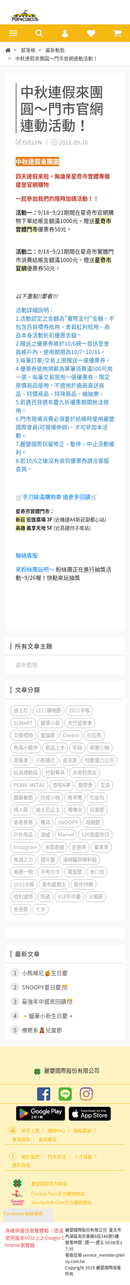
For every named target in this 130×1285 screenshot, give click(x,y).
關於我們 (30, 1156)
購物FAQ (56, 1130)
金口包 (97, 871)
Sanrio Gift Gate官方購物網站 (61, 1202)
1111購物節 (48, 710)
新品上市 (55, 747)
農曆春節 (23, 797)
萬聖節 (75, 871)
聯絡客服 (27, 555)
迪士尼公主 (48, 809)
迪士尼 (21, 710)
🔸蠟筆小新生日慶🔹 (44, 1015)
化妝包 (97, 797)
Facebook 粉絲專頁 (23, 1213)
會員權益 (47, 1139)
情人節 (21, 809)
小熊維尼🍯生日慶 (41, 973)
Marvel (66, 834)
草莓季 (21, 760)
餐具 (45, 822)
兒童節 (97, 809)
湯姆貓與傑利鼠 (80, 859)
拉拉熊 (94, 735)
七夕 (40, 909)
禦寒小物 (99, 747)
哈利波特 (23, 896)
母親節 (93, 822)
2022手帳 (79, 710)
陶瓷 (45, 896)
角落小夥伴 (26, 747)
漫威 (45, 834)
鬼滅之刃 (23, 859)
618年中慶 (69, 896)
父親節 (95, 896)
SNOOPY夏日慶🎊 (41, 987)
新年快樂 (83, 884)
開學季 (85, 785)
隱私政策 (21, 1165)
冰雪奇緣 (54, 847)
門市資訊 (57, 1156)
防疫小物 (50, 797)
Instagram (25, 847)
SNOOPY (68, 822)
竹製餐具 (55, 772)
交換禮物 (23, 735)
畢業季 (101, 847)
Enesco (71, 735)
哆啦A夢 (61, 785)
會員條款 (21, 1139)
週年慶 (48, 859)
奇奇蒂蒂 (23, 822)
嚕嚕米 (75, 809)
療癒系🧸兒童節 (38, 1030)
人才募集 (83, 1156)
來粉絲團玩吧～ (35, 569)
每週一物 (23, 871)
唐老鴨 (75, 797)
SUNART (23, 723)
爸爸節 (21, 909)
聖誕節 (48, 735)
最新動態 (27, 664)
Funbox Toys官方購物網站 (58, 1193)
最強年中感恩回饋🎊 (43, 1001)
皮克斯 (70, 760)
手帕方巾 (50, 871)
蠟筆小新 (50, 723)
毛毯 (77, 747)
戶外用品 (23, 834)
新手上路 (30, 1130)
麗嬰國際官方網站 (49, 1183)
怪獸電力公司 (99, 760)
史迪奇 (79, 847)
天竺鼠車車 (80, 723)
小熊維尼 (45, 760)
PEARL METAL (29, 785)
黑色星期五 (54, 884)
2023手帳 (24, 884)
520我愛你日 (95, 834)
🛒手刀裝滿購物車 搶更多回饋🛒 (56, 496)
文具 (105, 785)
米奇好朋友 (84, 772)
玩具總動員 (26, 772)
